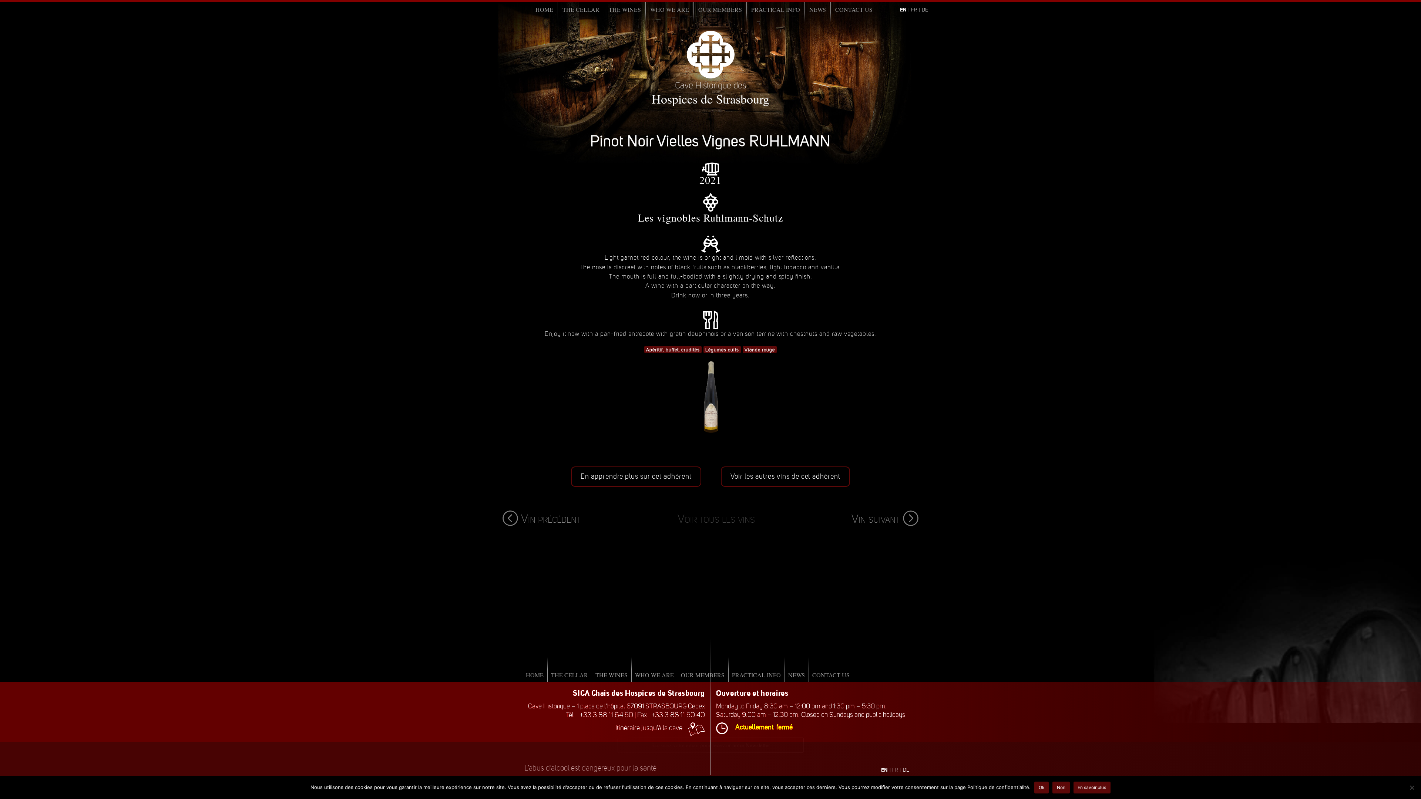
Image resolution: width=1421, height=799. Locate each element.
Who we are (669, 9)
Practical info (775, 9)
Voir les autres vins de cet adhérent (785, 476)
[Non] (1411, 787)
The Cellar (580, 9)
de (925, 10)
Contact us (854, 9)
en (903, 9)
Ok (1042, 787)
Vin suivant (875, 519)
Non (1061, 787)
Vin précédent (551, 519)
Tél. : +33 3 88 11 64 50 (599, 715)
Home (544, 9)
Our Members (720, 9)
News (817, 9)
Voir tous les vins (716, 519)
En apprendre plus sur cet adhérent (636, 476)
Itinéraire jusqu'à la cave (648, 728)
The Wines (625, 9)
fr (914, 10)
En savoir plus (1092, 787)
